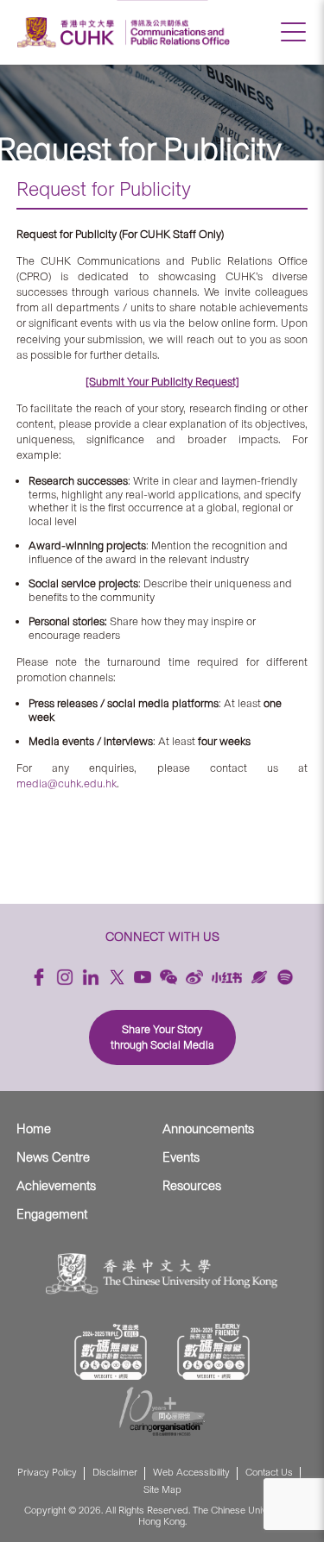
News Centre (53, 1157)
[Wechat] (168, 977)
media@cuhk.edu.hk (66, 783)
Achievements (56, 1186)
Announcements (208, 1129)
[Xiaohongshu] (227, 977)
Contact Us (269, 1472)
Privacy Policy (47, 1472)
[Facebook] (39, 977)
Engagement (51, 1214)
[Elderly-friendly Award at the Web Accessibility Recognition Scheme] (213, 1352)
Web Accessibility (191, 1472)
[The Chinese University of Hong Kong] (68, 32)
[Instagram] (64, 977)
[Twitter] (116, 977)
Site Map (162, 1489)
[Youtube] (142, 977)
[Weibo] (194, 977)
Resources (191, 1186)
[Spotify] (285, 977)
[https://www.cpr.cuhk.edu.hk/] (177, 32)
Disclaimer (114, 1472)
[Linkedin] (90, 977)
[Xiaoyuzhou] (259, 977)
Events (181, 1157)
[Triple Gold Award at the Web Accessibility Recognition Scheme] (110, 1352)
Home (33, 1129)
